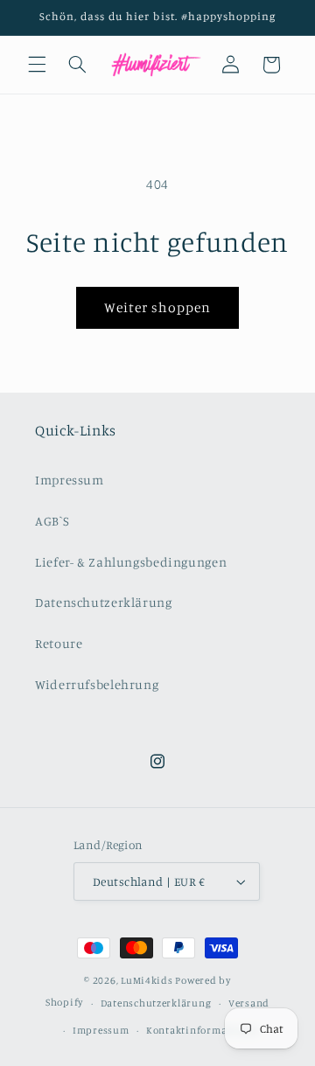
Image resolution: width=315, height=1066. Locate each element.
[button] (37, 65)
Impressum (69, 479)
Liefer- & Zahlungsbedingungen (131, 561)
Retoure (58, 643)
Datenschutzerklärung (103, 602)
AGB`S (52, 520)
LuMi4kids (147, 980)
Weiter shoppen (158, 307)
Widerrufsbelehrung (96, 684)
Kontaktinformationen (203, 1030)
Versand (249, 1003)
